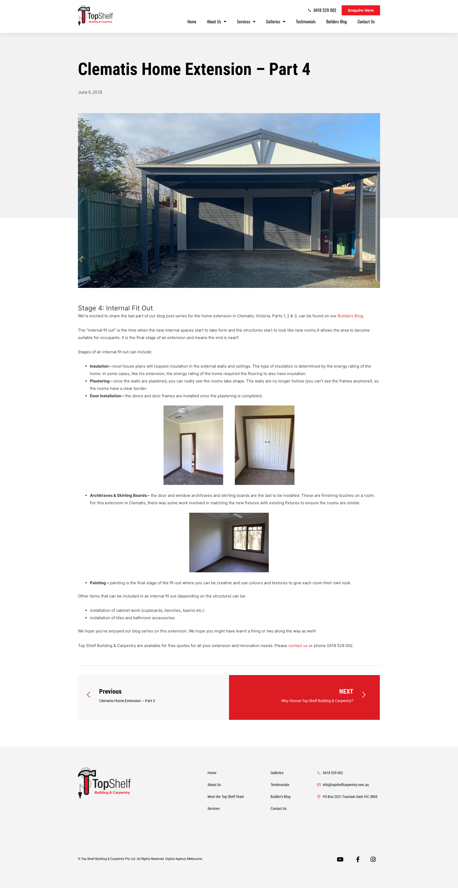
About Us (214, 21)
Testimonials (306, 21)
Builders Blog (336, 21)
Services (243, 21)
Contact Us (366, 21)
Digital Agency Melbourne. (184, 859)
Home (191, 21)
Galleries (273, 21)
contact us (298, 645)
